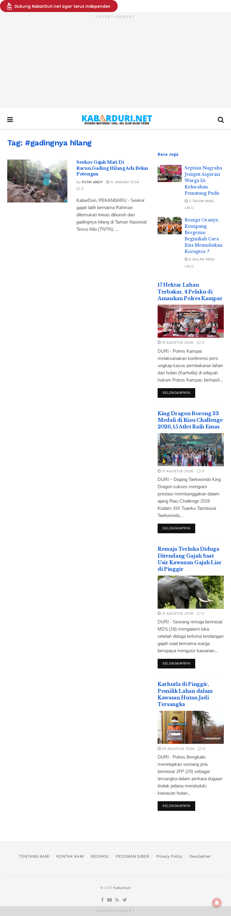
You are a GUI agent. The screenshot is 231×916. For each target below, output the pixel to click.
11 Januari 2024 (124, 182)
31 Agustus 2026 (177, 342)
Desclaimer (200, 856)
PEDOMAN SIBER (132, 856)
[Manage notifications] (217, 903)
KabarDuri (122, 888)
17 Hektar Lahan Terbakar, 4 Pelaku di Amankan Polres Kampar (190, 291)
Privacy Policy (169, 856)
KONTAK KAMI (70, 856)
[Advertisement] (115, 66)
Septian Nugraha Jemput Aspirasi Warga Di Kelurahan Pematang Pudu (203, 180)
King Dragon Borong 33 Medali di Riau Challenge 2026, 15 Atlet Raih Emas (190, 420)
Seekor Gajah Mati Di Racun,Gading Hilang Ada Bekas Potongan (112, 168)
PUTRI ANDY (92, 182)
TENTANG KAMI (34, 856)
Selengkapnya (176, 393)
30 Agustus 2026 (178, 749)
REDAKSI (100, 856)
